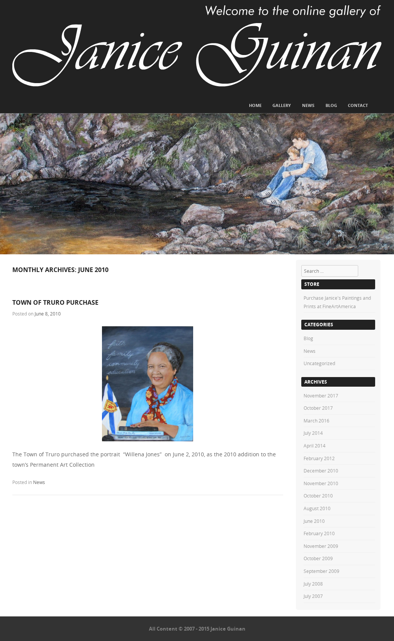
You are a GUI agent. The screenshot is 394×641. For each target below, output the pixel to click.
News (308, 105)
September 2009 (321, 571)
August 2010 (317, 508)
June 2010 (314, 521)
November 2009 (321, 546)
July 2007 (313, 596)
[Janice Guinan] (197, 45)
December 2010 (321, 470)
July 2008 (313, 584)
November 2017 (321, 395)
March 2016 (316, 420)
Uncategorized (319, 363)
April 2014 (315, 445)
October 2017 (318, 408)
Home (255, 105)
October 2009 (318, 558)
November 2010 (321, 483)
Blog (331, 105)
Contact (358, 105)
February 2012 (319, 458)
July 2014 (313, 433)
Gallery (281, 105)
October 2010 (318, 495)
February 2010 (319, 533)
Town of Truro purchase (55, 302)
